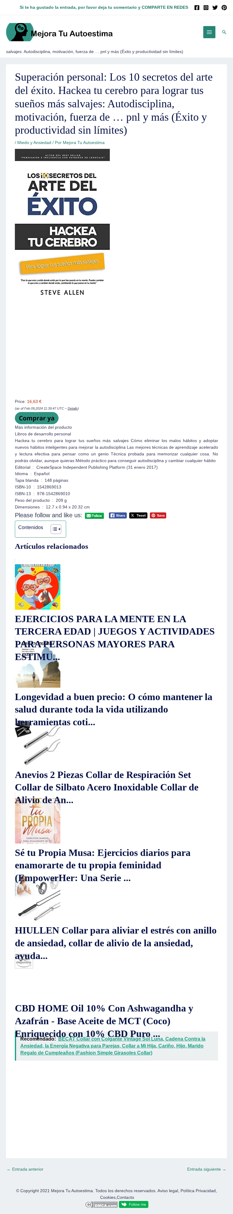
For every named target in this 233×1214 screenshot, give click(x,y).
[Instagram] (206, 7)
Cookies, (108, 1197)
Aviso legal (167, 1191)
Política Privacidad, (199, 1191)
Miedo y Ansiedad (34, 142)
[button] (224, 32)
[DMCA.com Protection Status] (101, 1204)
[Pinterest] (224, 7)
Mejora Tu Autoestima (72, 1191)
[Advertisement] (116, 353)
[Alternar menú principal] (209, 32)
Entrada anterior (25, 1169)
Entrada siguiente (206, 1169)
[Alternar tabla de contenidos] (53, 529)
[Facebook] (197, 7)
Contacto (125, 1197)
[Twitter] (215, 7)
